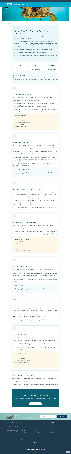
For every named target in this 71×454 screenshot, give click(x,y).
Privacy (51, 430)
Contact (51, 424)
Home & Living (23, 434)
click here (37, 385)
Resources (37, 432)
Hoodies (22, 428)
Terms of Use (52, 432)
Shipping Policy (52, 426)
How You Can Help (39, 428)
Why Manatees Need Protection (41, 426)
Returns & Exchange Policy (54, 428)
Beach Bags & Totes (24, 432)
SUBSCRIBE (62, 416)
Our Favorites (23, 439)
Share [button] (9, 23)
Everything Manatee (18, 198)
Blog (36, 430)
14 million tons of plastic (35, 41)
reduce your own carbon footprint (20, 228)
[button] (59, 4)
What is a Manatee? (39, 424)
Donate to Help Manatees (35, 404)
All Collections (23, 424)
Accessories (23, 430)
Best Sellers (23, 437)
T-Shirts (22, 426)
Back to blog (36, 410)
